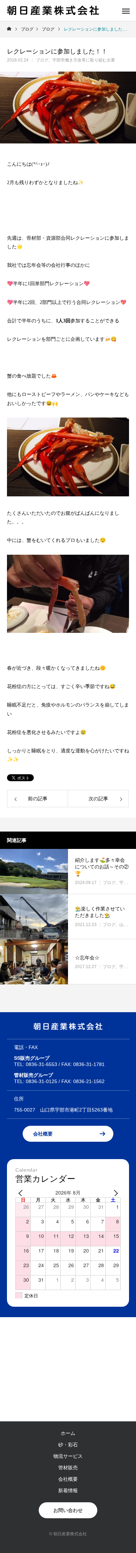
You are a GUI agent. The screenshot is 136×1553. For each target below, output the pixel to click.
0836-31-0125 (41, 1081)
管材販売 (68, 1467)
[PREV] (22, 1193)
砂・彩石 (68, 1444)
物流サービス (68, 1456)
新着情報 (68, 1490)
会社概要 (43, 1134)
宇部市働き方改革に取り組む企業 (83, 60)
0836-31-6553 (41, 1064)
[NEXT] (114, 1193)
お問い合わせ (68, 1510)
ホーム (68, 1433)
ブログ (42, 60)
